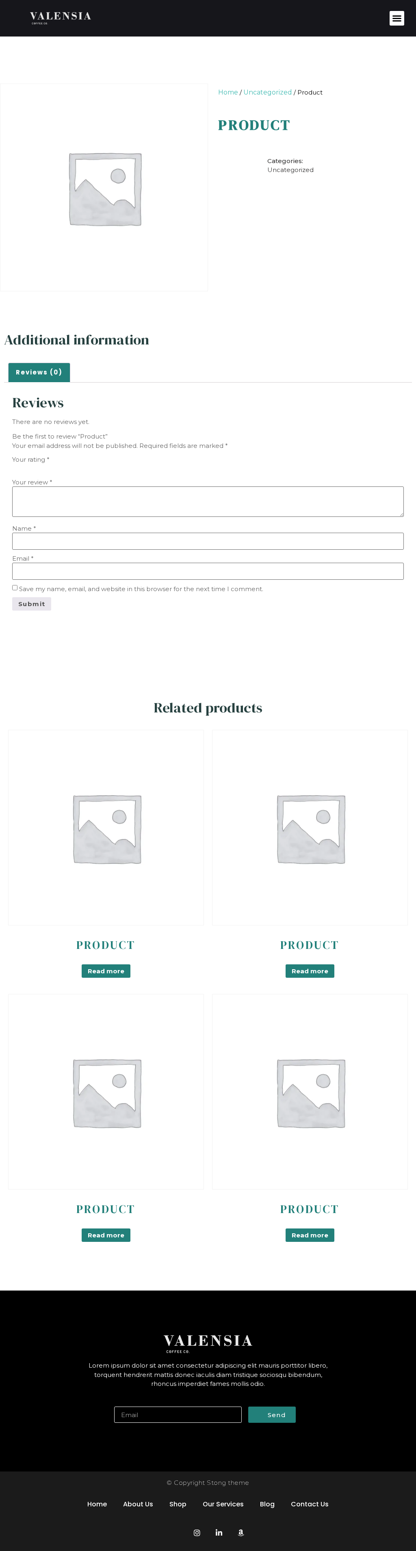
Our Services (223, 1504)
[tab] (39, 373)
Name (24, 528)
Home (228, 92)
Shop (177, 1504)
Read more (106, 971)
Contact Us (310, 1504)
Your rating (31, 459)
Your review (32, 482)
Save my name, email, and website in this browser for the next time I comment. (141, 589)
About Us (138, 1504)
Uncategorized (267, 92)
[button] (397, 18)
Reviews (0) (39, 372)
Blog (267, 1504)
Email (23, 558)
